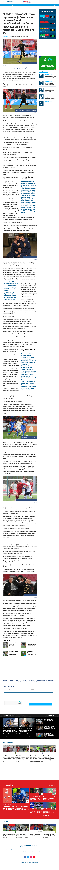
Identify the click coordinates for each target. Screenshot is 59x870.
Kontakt (38, 851)
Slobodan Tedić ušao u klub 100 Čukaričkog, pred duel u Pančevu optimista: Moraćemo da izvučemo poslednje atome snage (14, 644)
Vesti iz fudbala (48, 88)
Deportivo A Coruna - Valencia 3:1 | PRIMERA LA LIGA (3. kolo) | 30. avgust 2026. (16, 808)
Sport (17, 680)
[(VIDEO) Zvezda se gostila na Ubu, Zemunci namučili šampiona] (9, 828)
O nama (43, 849)
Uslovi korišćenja (22, 851)
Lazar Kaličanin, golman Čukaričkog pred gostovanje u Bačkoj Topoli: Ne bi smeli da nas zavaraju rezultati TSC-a (9, 758)
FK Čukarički (31, 680)
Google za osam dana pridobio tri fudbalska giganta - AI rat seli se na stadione (49, 735)
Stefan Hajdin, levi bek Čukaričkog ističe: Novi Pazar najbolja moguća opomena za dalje (48, 758)
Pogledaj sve (51, 715)
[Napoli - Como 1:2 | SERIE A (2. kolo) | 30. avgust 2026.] (36, 806)
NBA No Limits (40, 1)
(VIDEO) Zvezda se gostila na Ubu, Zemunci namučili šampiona (12, 5)
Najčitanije (52, 71)
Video (49, 1)
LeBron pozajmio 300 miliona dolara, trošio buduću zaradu (48, 720)
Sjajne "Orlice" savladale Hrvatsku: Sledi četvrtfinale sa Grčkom (50, 104)
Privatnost (50, 849)
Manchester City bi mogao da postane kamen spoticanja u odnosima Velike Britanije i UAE (10, 730)
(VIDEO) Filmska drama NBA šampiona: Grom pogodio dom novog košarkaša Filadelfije (50, 97)
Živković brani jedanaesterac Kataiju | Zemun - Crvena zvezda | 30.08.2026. (48, 813)
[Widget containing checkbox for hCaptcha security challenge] (13, 703)
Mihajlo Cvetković (41, 680)
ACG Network (35, 849)
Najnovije (17, 1)
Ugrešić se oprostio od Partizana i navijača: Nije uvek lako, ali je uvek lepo (42, 5)
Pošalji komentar (40, 704)
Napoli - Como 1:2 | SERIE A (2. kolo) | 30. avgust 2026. (36, 812)
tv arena (24, 862)
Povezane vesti (7, 640)
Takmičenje (23, 680)
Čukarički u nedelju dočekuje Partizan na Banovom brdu (14, 653)
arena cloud (18, 849)
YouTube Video (8, 785)
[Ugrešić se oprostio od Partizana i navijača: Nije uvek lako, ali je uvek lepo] (22, 828)
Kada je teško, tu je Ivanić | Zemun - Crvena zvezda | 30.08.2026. (49, 798)
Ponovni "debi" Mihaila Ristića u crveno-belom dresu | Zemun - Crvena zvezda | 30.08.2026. (35, 799)
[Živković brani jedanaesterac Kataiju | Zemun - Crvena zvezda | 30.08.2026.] (49, 806)
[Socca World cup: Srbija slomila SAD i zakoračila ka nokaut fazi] (49, 828)
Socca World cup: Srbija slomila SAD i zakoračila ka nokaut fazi (49, 836)
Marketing (31, 851)
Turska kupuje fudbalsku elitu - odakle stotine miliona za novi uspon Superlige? (26, 730)
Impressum (27, 849)
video (12, 849)
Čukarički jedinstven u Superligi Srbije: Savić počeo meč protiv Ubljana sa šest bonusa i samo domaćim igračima (22, 758)
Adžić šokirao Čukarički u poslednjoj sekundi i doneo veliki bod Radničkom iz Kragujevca (31, 653)
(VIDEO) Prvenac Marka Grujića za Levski (49, 91)
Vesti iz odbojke (48, 101)
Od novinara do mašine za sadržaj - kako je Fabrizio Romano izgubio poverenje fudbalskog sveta (49, 728)
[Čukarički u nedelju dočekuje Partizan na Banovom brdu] (5, 653)
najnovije (6, 849)
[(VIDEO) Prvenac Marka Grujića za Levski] (36, 828)
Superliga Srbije (7, 10)
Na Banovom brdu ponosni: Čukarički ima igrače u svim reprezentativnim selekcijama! (31, 644)
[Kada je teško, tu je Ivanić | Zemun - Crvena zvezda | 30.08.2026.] (49, 791)
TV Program (34, 1)
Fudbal (21, 1)
